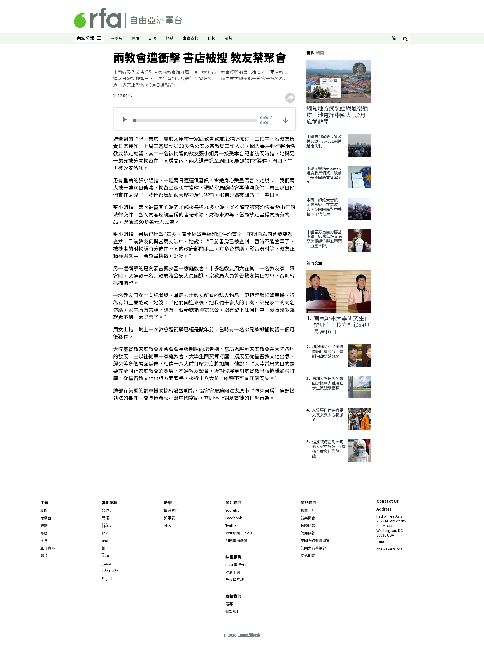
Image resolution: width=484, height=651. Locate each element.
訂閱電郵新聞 (236, 540)
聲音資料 (47, 548)
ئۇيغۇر (106, 563)
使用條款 (308, 532)
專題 (135, 38)
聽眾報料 (232, 611)
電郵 (229, 603)
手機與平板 (234, 579)
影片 (228, 38)
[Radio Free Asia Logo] (128, 16)
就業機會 (308, 517)
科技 (211, 38)
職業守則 (308, 510)
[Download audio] (285, 119)
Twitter (231, 525)
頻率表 (169, 517)
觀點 (169, 38)
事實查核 (190, 38)
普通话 (107, 510)
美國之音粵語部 (313, 548)
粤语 (105, 517)
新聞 (44, 510)
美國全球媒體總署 (315, 540)
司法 (152, 38)
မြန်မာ (106, 525)
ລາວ (105, 540)
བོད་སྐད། (107, 555)
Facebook (233, 517)
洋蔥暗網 (232, 572)
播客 (167, 525)
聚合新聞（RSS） (239, 532)
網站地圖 (308, 555)
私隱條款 (308, 525)
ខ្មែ (103, 548)
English (107, 578)
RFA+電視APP (236, 564)
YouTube (232, 510)
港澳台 (116, 38)
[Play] (126, 120)
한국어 (107, 532)
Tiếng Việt (110, 570)
